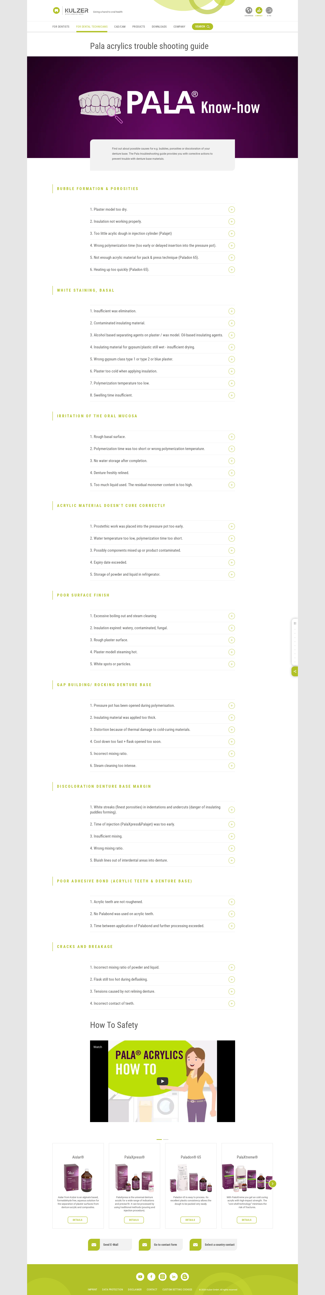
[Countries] (248, 10)
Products (138, 26)
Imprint (92, 1289)
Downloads (159, 26)
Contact (152, 1289)
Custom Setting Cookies (177, 1289)
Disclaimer (135, 1289)
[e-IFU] (269, 10)
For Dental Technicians (92, 26)
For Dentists (60, 26)
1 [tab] (159, 1139)
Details (77, 1219)
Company (179, 26)
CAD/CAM (119, 26)
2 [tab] (165, 1139)
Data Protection (112, 1289)
